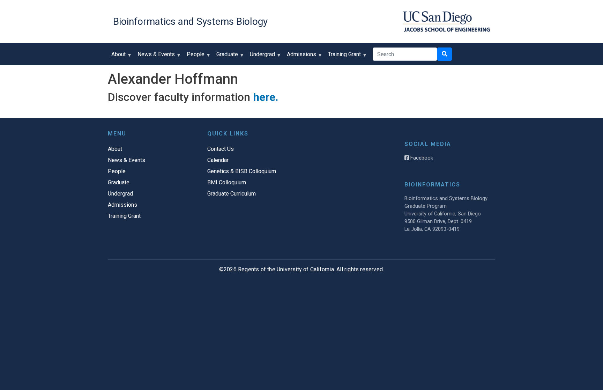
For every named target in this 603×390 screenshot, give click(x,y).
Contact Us (220, 149)
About (117, 56)
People (193, 56)
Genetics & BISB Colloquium (241, 171)
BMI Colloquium (226, 182)
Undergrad (260, 56)
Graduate (225, 56)
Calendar (218, 160)
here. (265, 97)
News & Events (154, 56)
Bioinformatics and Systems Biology (190, 21)
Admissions (299, 56)
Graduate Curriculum (231, 193)
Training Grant (343, 56)
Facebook (421, 158)
